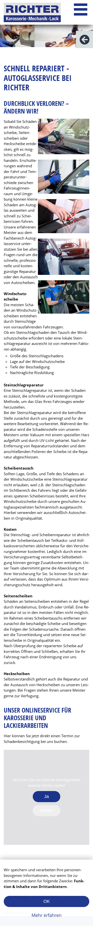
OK (46, 901)
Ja (46, 796)
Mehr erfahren (46, 915)
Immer (46, 810)
